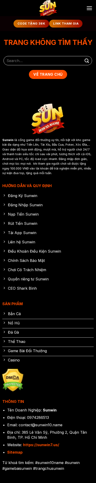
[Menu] (89, 8)
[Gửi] (87, 60)
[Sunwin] (48, 8)
